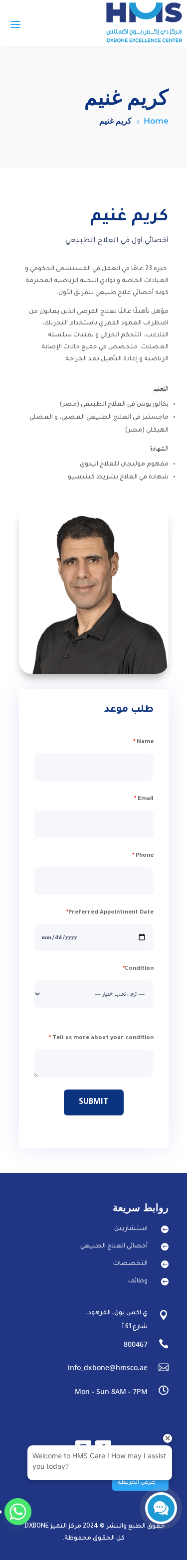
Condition (138, 969)
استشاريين (131, 1229)
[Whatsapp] (17, 1511)
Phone (143, 856)
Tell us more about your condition (101, 1038)
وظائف (138, 1281)
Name (143, 742)
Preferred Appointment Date (110, 913)
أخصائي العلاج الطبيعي (114, 1246)
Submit (94, 1102)
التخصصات (130, 1263)
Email (144, 799)
